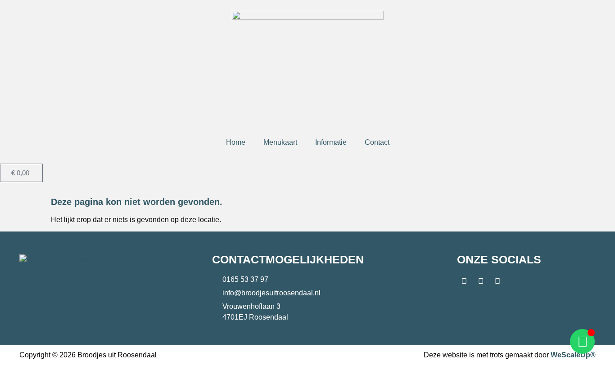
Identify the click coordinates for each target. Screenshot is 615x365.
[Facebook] (464, 281)
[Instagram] (481, 281)
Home (235, 142)
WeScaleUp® (573, 355)
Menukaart (280, 142)
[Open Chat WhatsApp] (582, 341)
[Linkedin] (497, 281)
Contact (377, 142)
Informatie (331, 142)
